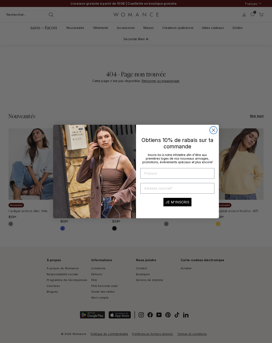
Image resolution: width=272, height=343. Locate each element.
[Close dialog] (213, 130)
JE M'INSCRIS (177, 202)
